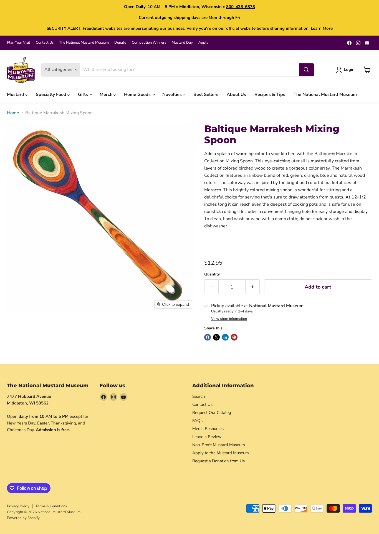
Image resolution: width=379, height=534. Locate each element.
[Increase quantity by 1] (253, 287)
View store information (229, 319)
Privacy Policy (18, 506)
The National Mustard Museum (84, 43)
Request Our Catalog (211, 412)
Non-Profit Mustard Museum (218, 445)
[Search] (306, 69)
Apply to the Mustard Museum (220, 453)
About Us (236, 94)
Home (13, 112)
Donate (120, 43)
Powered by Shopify (23, 517)
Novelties (172, 94)
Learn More (322, 28)
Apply (203, 43)
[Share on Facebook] (207, 337)
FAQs (197, 420)
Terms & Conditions (51, 506)
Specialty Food (51, 94)
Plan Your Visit (18, 43)
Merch (106, 94)
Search (198, 396)
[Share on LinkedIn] (225, 337)
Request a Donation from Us (218, 461)
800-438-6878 (240, 6)
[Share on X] (216, 337)
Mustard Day (182, 43)
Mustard (16, 94)
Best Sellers (205, 94)
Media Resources (208, 428)
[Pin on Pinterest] (234, 337)
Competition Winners (149, 43)
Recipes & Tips (269, 94)
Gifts (83, 94)
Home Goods (138, 94)
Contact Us (45, 43)
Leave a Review (207, 436)
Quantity (212, 274)
